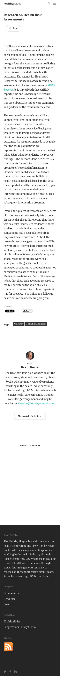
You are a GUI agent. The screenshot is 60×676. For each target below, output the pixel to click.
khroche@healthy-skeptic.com (36, 403)
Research (9, 604)
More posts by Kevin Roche (30, 416)
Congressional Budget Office (20, 627)
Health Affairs (12, 621)
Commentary (11, 593)
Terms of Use (41, 576)
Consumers (18, 324)
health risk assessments (36, 324)
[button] (54, 3)
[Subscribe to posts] (8, 652)
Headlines (9, 599)
